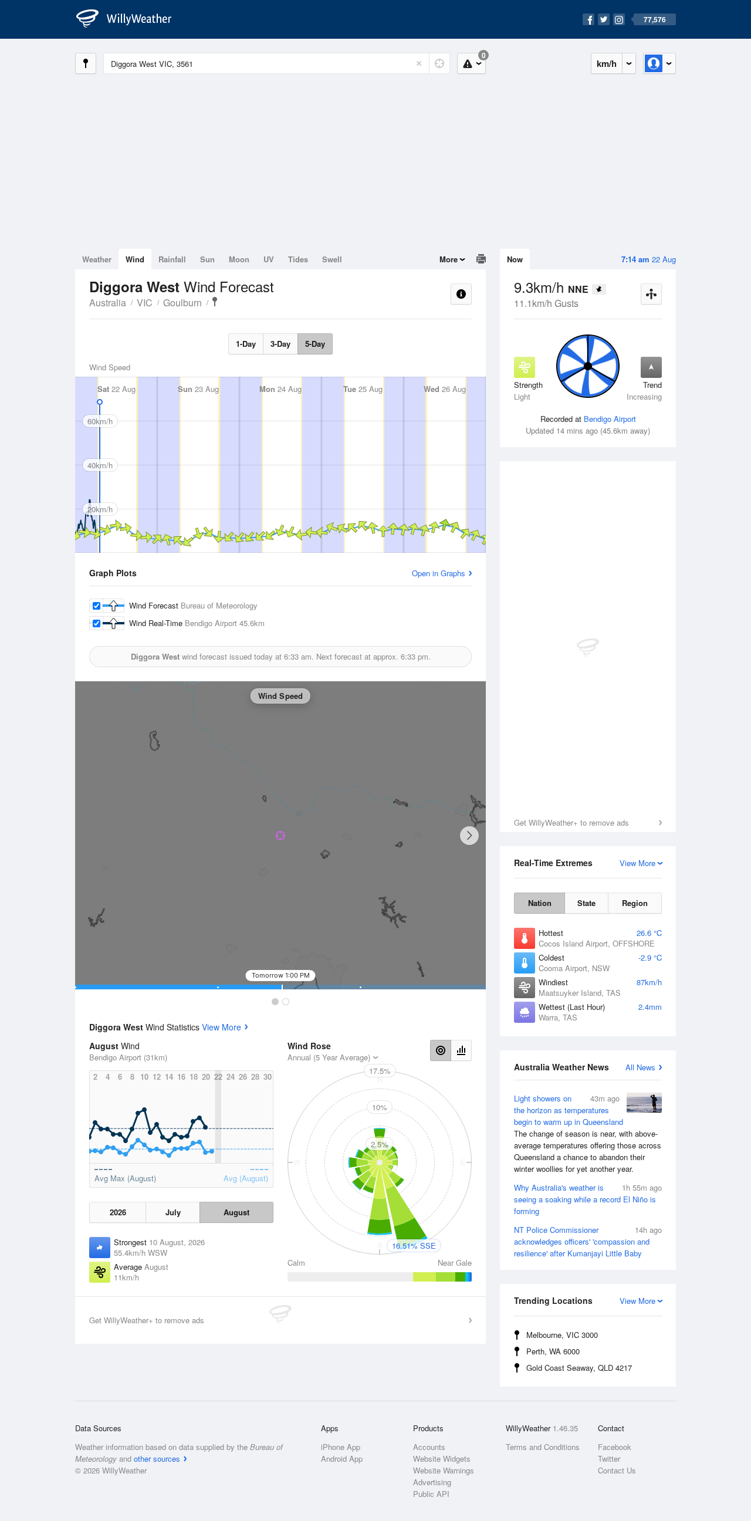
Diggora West (215, 301)
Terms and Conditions (543, 1446)
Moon (239, 259)
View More (221, 1027)
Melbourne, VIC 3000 (562, 1334)
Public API (431, 1493)
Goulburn (182, 302)
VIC (145, 302)
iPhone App (340, 1446)
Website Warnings (443, 1470)
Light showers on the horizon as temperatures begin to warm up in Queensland (587, 1133)
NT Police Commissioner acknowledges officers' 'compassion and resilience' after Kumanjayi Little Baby (588, 1241)
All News (640, 1067)
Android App (342, 1458)
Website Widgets (442, 1458)
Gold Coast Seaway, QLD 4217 (579, 1367)
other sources (157, 1458)
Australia (107, 302)
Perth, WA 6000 (553, 1351)
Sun (207, 259)
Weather (96, 259)
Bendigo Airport (610, 418)
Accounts (429, 1446)
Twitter (609, 1458)
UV (268, 259)
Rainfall (172, 259)
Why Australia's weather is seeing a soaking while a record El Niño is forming (588, 1199)
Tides (298, 259)
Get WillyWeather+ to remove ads (571, 822)
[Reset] (419, 63)
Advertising (432, 1482)
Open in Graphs (438, 573)
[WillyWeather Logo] (130, 19)
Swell (332, 259)
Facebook (614, 1446)
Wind (135, 259)
